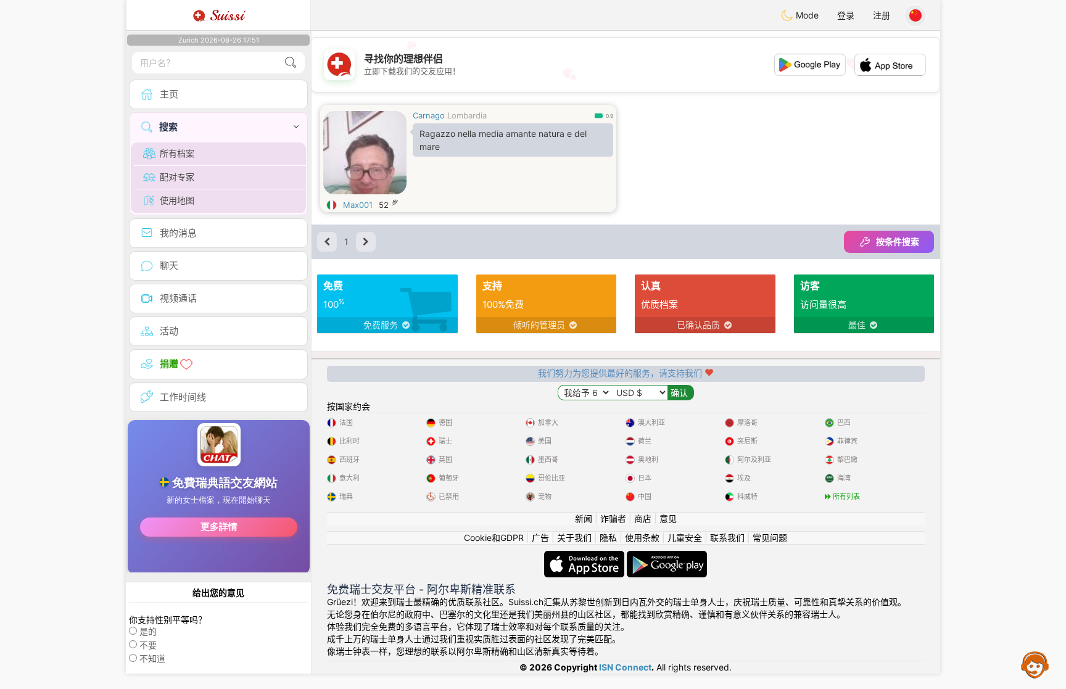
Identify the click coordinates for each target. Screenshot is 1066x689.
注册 (881, 15)
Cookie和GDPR (494, 537)
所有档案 (177, 153)
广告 (540, 537)
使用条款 (642, 537)
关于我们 (574, 537)
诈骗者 (613, 518)
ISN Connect (625, 667)
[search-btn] (290, 62)
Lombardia (467, 115)
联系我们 (727, 537)
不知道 (152, 658)
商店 (642, 518)
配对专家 (177, 176)
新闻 (583, 518)
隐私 (608, 537)
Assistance (1035, 664)
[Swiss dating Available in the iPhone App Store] (585, 556)
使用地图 (177, 200)
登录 (845, 15)
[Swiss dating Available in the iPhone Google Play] (667, 556)
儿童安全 (684, 537)
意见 (668, 518)
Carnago (429, 115)
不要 (148, 645)
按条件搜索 (897, 241)
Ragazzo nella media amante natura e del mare (503, 140)
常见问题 (770, 537)
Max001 (358, 205)
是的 (148, 631)
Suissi (224, 15)
